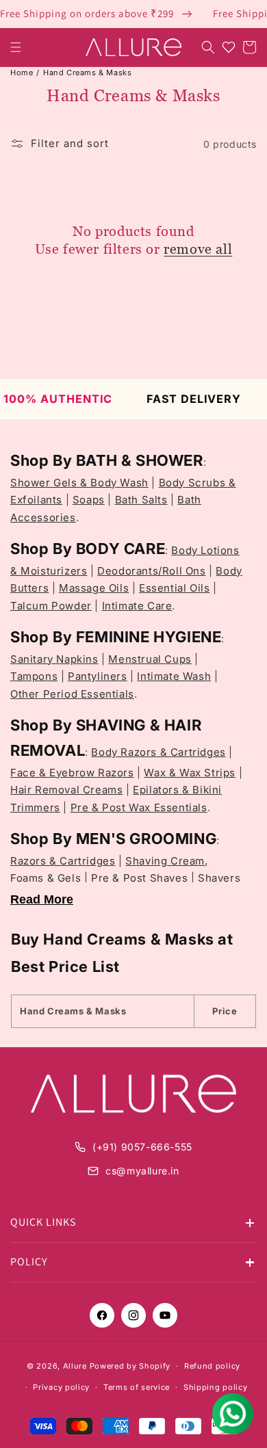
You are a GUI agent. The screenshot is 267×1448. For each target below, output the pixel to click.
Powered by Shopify (130, 1366)
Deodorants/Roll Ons (151, 570)
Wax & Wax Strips (190, 772)
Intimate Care (137, 605)
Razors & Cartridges (62, 860)
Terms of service (136, 1387)
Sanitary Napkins (54, 659)
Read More (41, 899)
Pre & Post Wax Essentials (139, 807)
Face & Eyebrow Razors (72, 772)
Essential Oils (174, 587)
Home (21, 72)
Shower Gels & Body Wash (79, 482)
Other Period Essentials (72, 693)
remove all (198, 249)
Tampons (34, 676)
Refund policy (212, 1366)
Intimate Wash (174, 676)
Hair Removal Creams (66, 789)
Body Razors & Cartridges (158, 752)
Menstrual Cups (149, 659)
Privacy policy (61, 1387)
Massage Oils (94, 587)
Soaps (89, 499)
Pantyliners (97, 676)
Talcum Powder (51, 605)
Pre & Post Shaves (139, 877)
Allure (75, 1366)
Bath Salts (141, 499)
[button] (15, 47)
